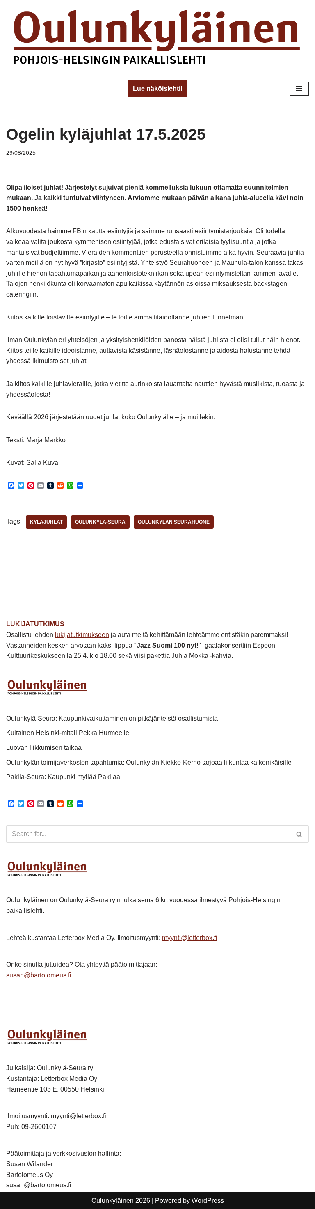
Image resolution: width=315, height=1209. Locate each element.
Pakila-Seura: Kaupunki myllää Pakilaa (63, 776)
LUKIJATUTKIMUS (35, 624)
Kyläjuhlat (46, 522)
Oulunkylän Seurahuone (174, 522)
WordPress (208, 1200)
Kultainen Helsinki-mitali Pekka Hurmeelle (67, 732)
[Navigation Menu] (299, 89)
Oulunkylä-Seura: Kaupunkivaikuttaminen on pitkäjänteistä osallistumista (112, 718)
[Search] (299, 834)
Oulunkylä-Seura (100, 522)
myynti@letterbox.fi (189, 937)
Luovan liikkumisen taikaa (44, 747)
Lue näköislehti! (158, 88)
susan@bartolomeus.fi (38, 975)
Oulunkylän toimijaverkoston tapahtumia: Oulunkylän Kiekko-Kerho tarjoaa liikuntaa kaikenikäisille (149, 762)
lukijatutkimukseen (82, 634)
